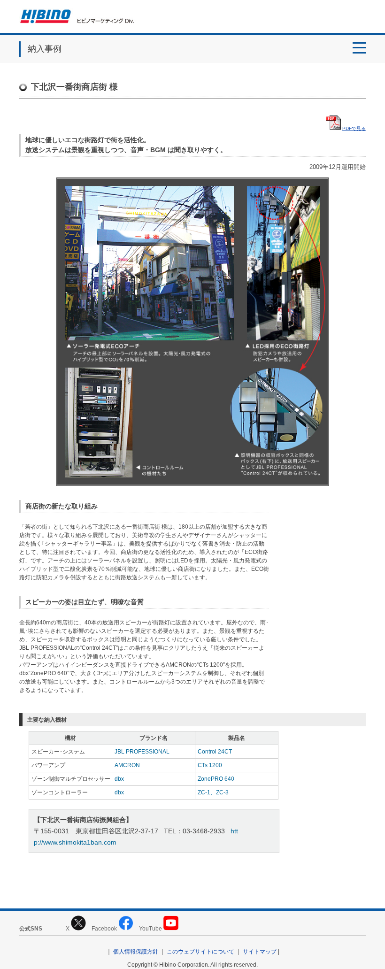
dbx (119, 779)
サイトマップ (260, 951)
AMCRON (127, 765)
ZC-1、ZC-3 (213, 792)
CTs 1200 (210, 765)
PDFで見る (354, 128)
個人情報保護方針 (135, 951)
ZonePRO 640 (216, 779)
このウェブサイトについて (200, 951)
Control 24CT (215, 751)
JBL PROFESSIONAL (142, 751)
